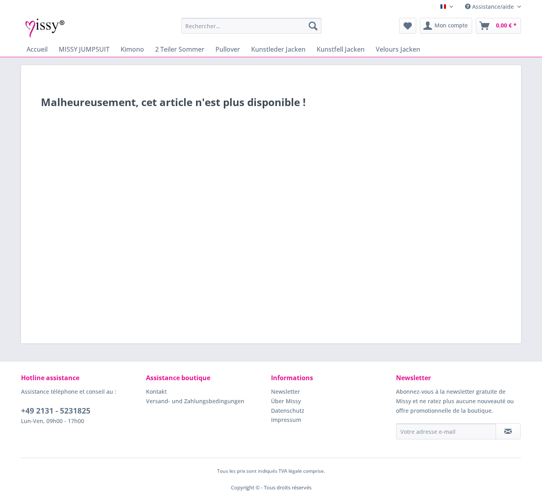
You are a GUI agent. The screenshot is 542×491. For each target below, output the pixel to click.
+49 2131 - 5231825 (55, 411)
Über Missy (286, 401)
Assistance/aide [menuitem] (493, 6)
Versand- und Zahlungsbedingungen (195, 401)
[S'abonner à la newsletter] (508, 431)
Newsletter (285, 391)
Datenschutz (287, 410)
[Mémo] (407, 26)
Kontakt (156, 391)
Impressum (286, 419)
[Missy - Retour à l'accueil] (45, 28)
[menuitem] (251, 26)
